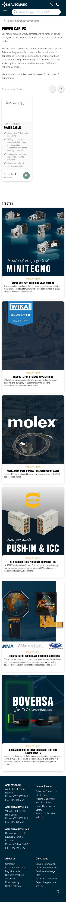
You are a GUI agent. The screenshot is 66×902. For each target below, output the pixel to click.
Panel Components (45, 806)
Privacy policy (12, 882)
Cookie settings (13, 885)
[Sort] (60, 88)
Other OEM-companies (47, 867)
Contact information (45, 863)
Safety (39, 809)
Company (10, 863)
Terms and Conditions (46, 878)
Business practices (14, 874)
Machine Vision (43, 802)
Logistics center (13, 871)
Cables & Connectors (46, 791)
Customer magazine (15, 867)
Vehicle (39, 817)
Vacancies (10, 878)
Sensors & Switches (46, 813)
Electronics (41, 795)
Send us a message (45, 871)
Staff (38, 874)
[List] (52, 88)
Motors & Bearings (45, 798)
